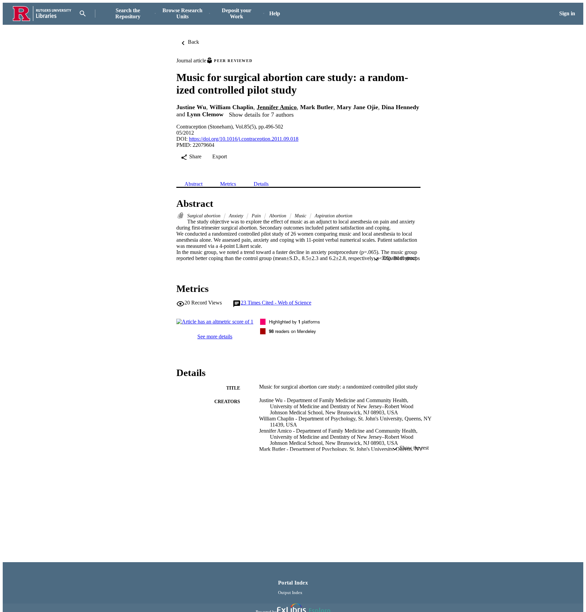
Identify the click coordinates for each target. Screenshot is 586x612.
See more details (214, 336)
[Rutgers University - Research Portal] (42, 13)
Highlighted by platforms (294, 321)
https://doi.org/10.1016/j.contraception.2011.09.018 (243, 139)
